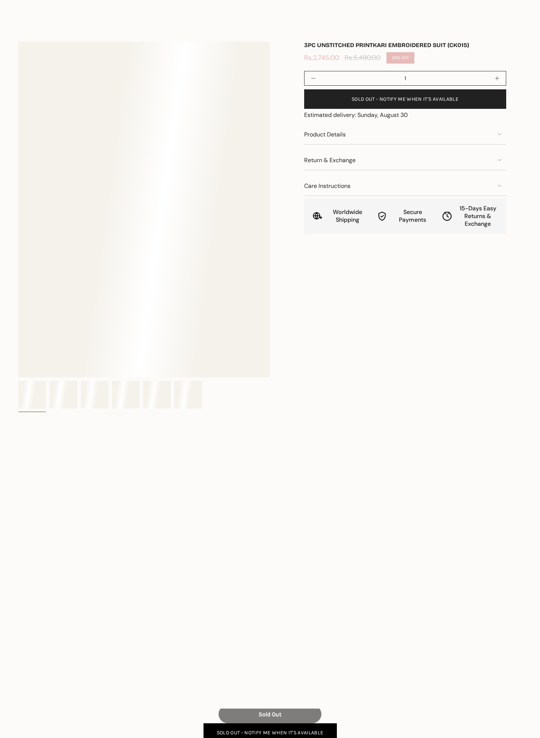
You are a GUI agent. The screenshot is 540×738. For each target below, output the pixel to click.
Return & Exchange (330, 160)
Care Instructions (327, 186)
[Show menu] (22, 27)
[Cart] (517, 27)
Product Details (325, 134)
